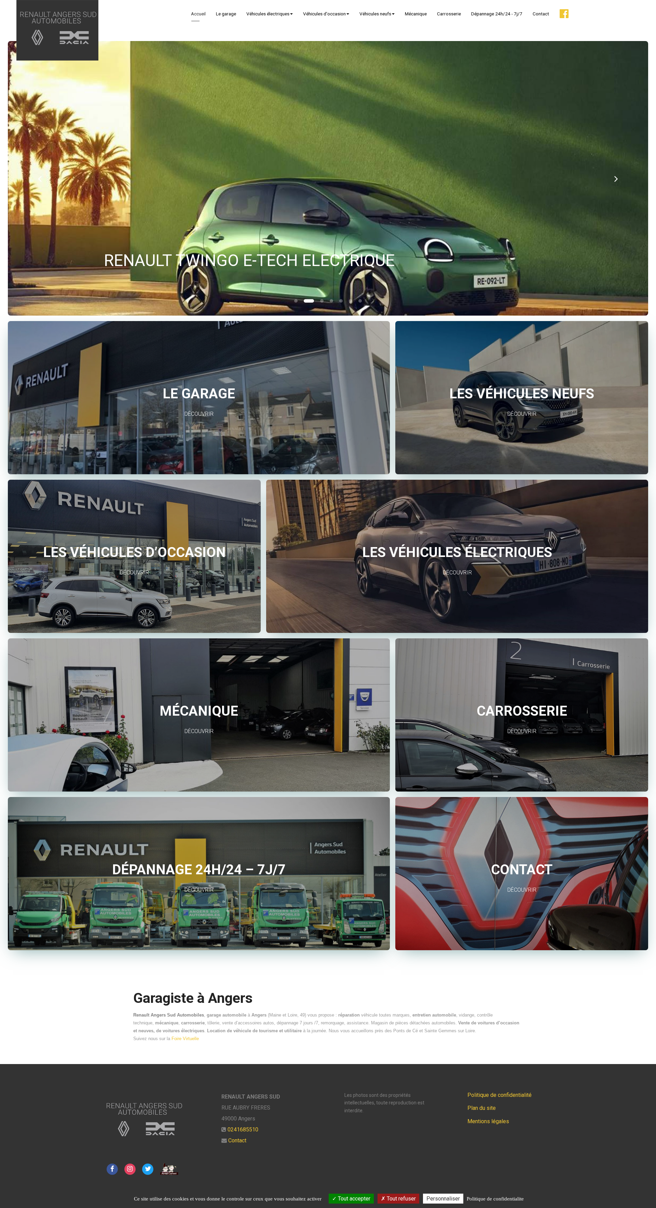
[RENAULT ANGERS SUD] (57, 30)
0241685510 (243, 1129)
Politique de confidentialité (499, 1095)
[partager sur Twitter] (147, 1168)
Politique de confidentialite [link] (495, 1199)
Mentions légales (488, 1121)
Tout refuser (400, 1198)
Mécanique (416, 13)
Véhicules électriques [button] (267, 13)
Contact (541, 13)
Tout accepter (353, 1198)
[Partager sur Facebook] (112, 1168)
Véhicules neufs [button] (375, 13)
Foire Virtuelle (185, 1038)
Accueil (198, 13)
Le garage (226, 13)
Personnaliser (443, 1198)
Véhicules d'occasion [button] (324, 13)
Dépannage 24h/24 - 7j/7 (496, 13)
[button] (40, 178)
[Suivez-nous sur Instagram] (129, 1168)
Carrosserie (449, 13)
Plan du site (481, 1108)
